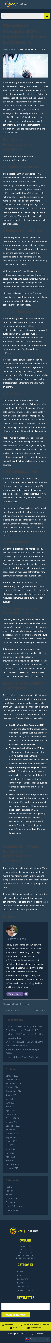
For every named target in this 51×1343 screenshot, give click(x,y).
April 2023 (10, 1156)
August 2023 (12, 1141)
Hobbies (9, 1190)
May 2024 (10, 1106)
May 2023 (10, 1152)
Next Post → (42, 1010)
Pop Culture (11, 1198)
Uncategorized (13, 1210)
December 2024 (13, 1079)
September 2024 (13, 1091)
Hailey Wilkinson (16, 938)
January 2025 (12, 1075)
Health (16, 1004)
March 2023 (11, 1160)
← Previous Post (11, 1010)
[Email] (26, 994)
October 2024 (12, 1087)
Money (9, 1194)
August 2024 (12, 1095)
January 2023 (12, 1168)
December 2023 (13, 1125)
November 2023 (13, 1129)
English (32, 1339)
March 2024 (11, 1114)
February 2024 (12, 1118)
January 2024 (12, 1122)
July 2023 (10, 1145)
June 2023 (10, 1148)
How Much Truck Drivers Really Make (23, 1057)
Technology (25, 1004)
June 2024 (11, 1102)
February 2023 (12, 1164)
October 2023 (12, 1133)
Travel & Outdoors (14, 1206)
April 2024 (10, 1110)
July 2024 (10, 1098)
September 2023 (13, 1137)
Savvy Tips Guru (14, 1333)
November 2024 (13, 1083)
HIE (10, 728)
